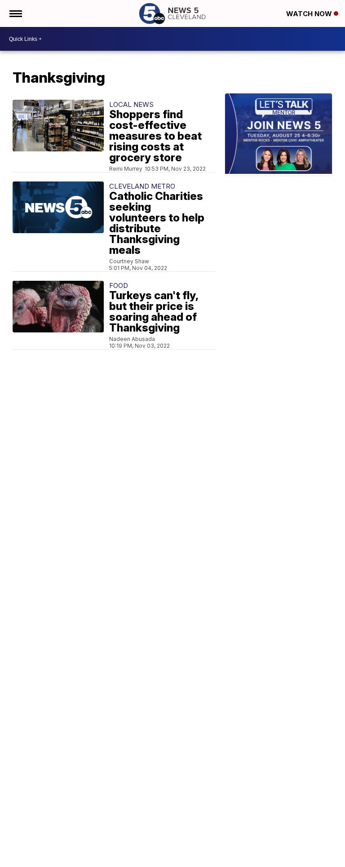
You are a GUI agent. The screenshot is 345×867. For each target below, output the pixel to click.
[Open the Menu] (15, 13)
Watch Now (310, 13)
